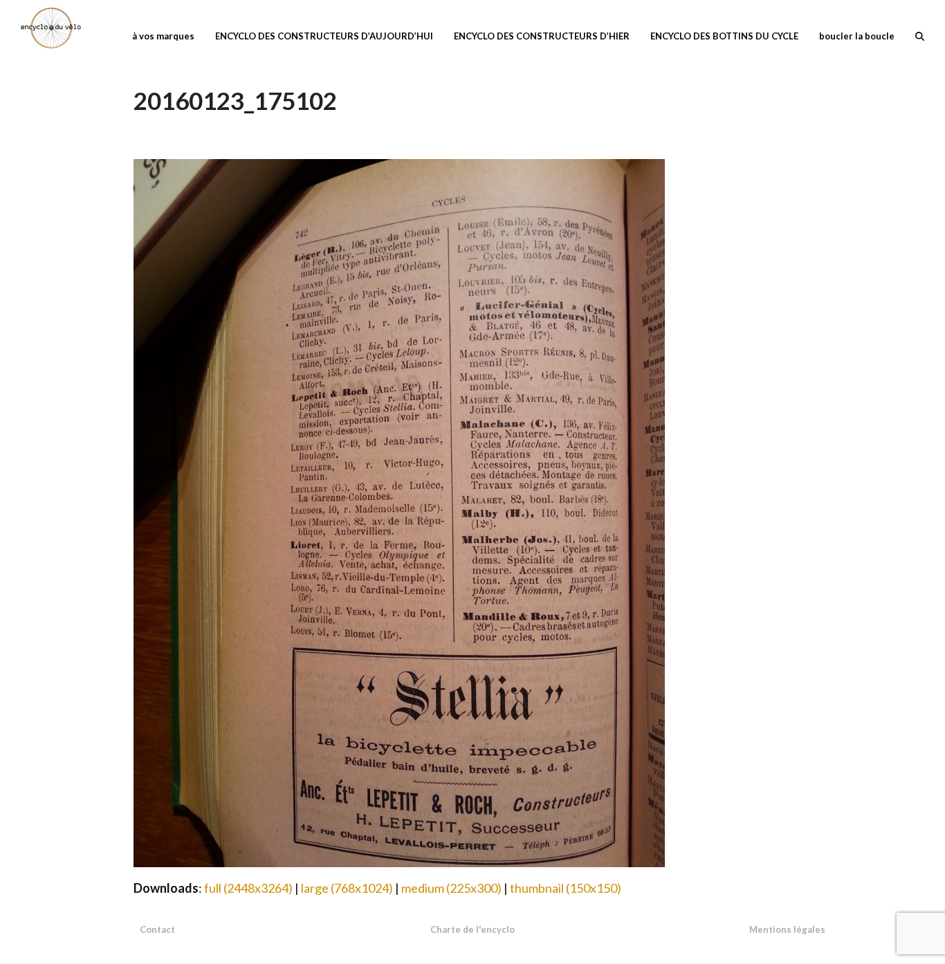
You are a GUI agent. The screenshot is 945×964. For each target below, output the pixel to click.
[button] (920, 34)
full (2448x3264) (248, 888)
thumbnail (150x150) (565, 888)
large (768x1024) (347, 888)
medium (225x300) (451, 888)
